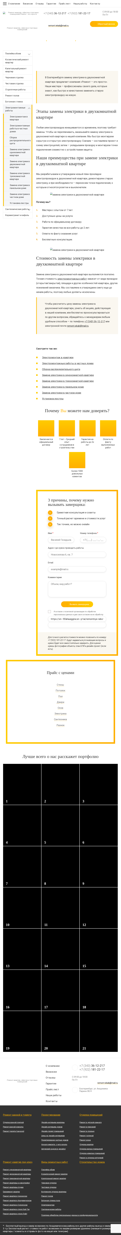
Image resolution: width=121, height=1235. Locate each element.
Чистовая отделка (14, 83)
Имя (50, 533)
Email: (51, 563)
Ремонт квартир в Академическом (17, 1201)
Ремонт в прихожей (88, 1127)
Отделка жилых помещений (91, 1149)
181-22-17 (79, 13)
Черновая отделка (14, 77)
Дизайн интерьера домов (51, 1127)
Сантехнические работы (17, 209)
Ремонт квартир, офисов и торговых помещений (22, 28)
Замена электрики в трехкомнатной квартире (20, 176)
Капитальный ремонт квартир (16, 70)
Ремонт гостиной (87, 1136)
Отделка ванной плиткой (13, 1122)
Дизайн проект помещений (52, 1131)
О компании (14, 4)
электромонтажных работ (72, 278)
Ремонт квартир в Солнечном (15, 1205)
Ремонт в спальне (87, 1131)
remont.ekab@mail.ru (58, 26)
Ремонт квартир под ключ (17, 1162)
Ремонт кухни (85, 1140)
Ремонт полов (12, 95)
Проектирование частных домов (54, 1140)
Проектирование (50, 1115)
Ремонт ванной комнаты (13, 1127)
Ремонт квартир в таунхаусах (15, 1196)
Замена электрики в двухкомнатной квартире (20, 164)
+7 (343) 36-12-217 (94, 321)
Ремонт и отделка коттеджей (91, 1158)
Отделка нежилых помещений (92, 1153)
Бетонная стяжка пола (50, 1201)
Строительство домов (92, 1162)
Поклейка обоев (13, 53)
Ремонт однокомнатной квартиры (17, 1170)
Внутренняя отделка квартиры (53, 1192)
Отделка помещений (91, 1115)
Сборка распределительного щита (20, 140)
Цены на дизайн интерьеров (53, 1136)
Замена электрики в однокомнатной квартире (20, 152)
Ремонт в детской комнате (91, 1122)
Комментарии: (55, 577)
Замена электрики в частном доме (20, 195)
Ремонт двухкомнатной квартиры (17, 1174)
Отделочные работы (15, 89)
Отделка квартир (86, 1145)
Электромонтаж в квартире (19, 118)
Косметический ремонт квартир (17, 61)
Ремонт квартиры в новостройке (16, 1183)
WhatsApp (65, 22)
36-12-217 (55, 13)
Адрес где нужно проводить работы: (66, 548)
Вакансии (28, 4)
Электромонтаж (47, 1205)
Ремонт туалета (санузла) (13, 1131)
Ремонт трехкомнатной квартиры (16, 1178)
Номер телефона (89, 533)
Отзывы (40, 4)
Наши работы (80, 4)
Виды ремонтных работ (54, 1162)
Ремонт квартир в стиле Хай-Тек (16, 1209)
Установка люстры (19, 203)
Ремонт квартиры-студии (13, 1187)
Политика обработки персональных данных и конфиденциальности (69, 1215)
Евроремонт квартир (11, 1192)
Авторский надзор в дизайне (53, 1149)
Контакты (95, 4)
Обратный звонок (106, 24)
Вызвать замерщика (79, 604)
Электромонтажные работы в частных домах (20, 128)
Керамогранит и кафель (17, 215)
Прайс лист (65, 4)
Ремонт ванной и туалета (17, 1115)
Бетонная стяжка (14, 101)
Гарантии (51, 4)
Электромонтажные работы (15, 109)
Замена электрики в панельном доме (20, 186)
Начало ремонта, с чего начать (54, 1145)
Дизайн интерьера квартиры (53, 1122)
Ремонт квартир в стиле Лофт (15, 1214)
